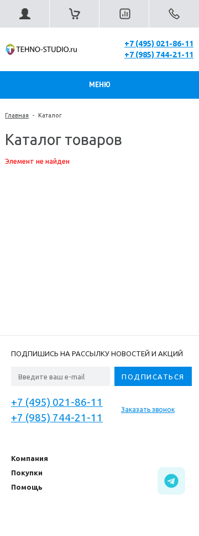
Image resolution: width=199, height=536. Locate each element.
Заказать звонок (148, 409)
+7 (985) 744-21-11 (158, 54)
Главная (17, 115)
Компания (29, 458)
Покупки (27, 472)
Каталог (50, 115)
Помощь (27, 487)
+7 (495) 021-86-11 (158, 43)
